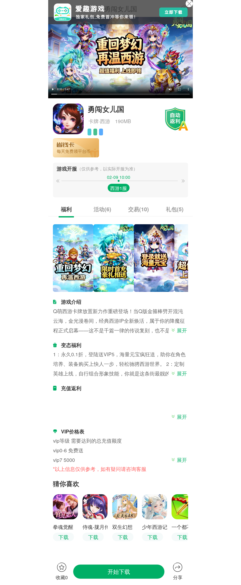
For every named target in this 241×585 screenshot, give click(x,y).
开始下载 (119, 571)
